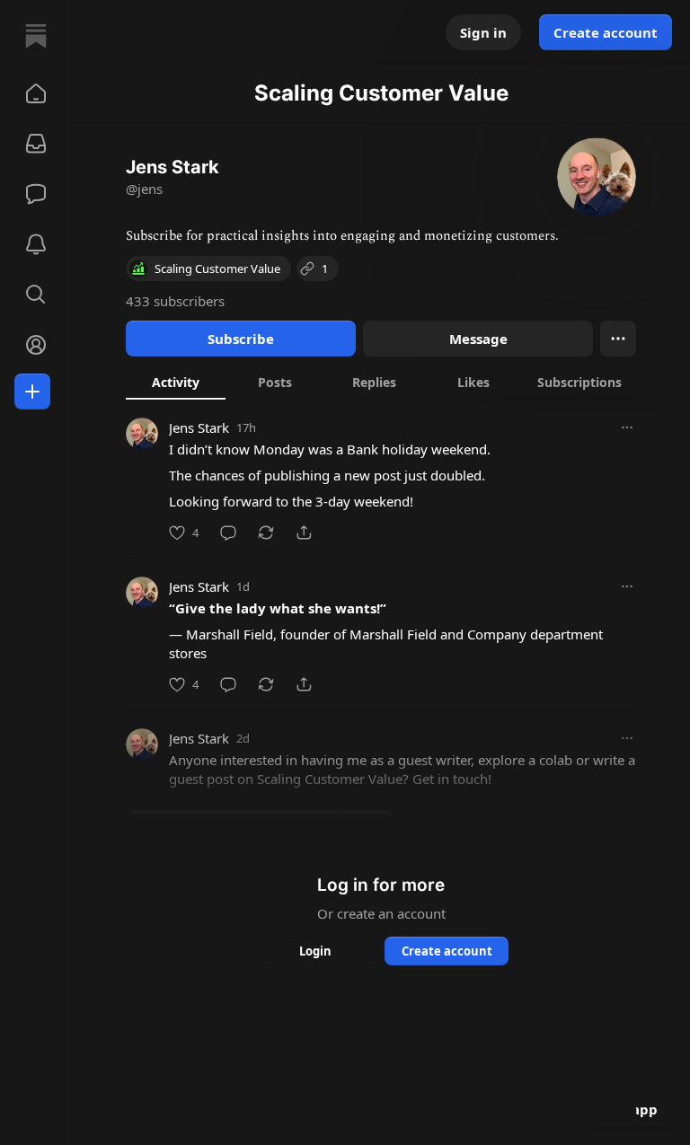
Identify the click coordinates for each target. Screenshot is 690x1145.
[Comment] (228, 532)
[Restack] (266, 532)
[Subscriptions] (36, 143)
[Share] (303, 532)
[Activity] (36, 244)
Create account (605, 32)
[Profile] (36, 344)
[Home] (36, 35)
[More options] (627, 427)
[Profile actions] (618, 339)
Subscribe (241, 339)
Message (478, 339)
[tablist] (381, 382)
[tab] (176, 382)
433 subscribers (175, 301)
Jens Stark (199, 427)
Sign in (483, 32)
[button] (36, 93)
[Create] (32, 392)
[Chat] (36, 194)
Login (315, 951)
